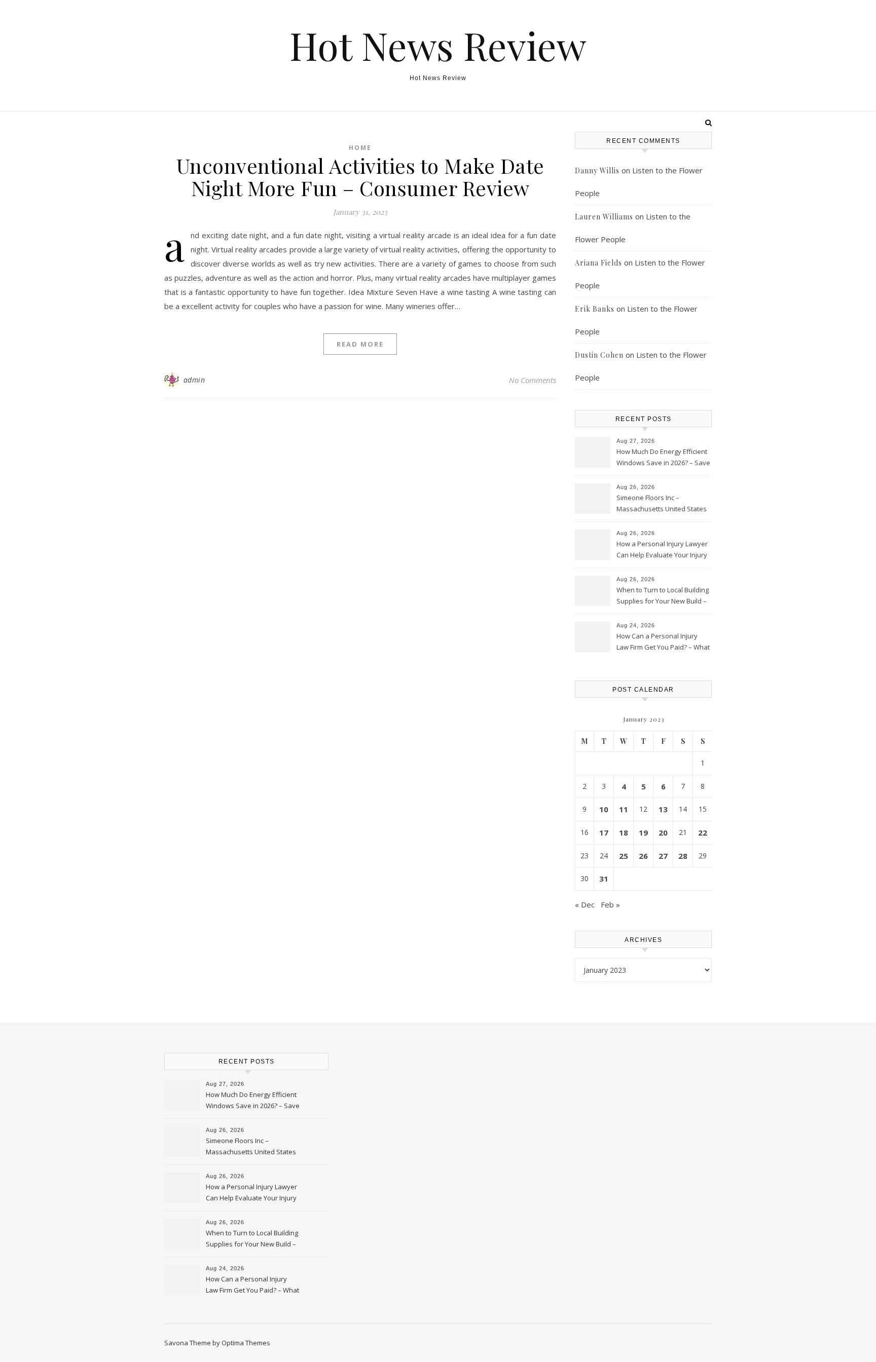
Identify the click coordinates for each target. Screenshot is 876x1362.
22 (702, 832)
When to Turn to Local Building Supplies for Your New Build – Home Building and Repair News (662, 596)
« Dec (585, 904)
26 (643, 856)
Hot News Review (438, 45)
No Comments (532, 380)
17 (603, 832)
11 (623, 809)
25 (623, 856)
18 (623, 832)
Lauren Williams (604, 216)
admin (194, 380)
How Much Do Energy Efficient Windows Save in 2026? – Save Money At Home (663, 458)
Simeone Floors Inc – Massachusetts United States (661, 503)
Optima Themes (246, 1342)
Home (360, 147)
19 (643, 832)
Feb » (610, 904)
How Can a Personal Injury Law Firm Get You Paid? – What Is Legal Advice (663, 642)
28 (682, 856)
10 (603, 809)
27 (663, 856)
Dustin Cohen (599, 355)
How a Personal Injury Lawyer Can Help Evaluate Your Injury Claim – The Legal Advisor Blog (662, 550)
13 (663, 809)
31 (603, 879)
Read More (360, 344)
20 (663, 832)
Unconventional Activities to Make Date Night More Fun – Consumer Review (360, 176)
